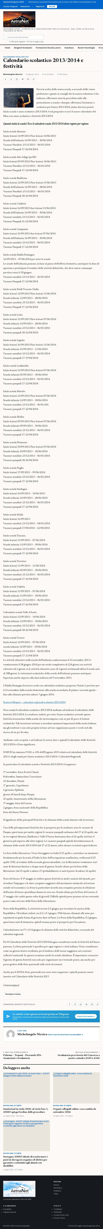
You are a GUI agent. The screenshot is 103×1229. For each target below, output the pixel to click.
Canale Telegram (10, 6)
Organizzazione (9, 1212)
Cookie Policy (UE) (61, 1215)
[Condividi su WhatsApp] (16, 79)
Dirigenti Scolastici (23, 48)
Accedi (52, 6)
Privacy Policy (59, 1218)
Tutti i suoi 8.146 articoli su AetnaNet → (65, 1035)
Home (7, 48)
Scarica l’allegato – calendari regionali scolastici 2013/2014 (34, 702)
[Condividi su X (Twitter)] (11, 79)
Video (56, 1194)
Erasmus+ (69, 48)
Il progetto (7, 1209)
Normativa (58, 1188)
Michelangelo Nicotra (12, 74)
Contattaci (58, 1209)
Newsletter (25, 6)
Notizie (56, 1185)
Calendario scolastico (16, 57)
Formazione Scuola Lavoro (48, 48)
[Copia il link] (33, 79)
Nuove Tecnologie (86, 48)
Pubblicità (58, 1212)
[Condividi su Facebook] (5, 79)
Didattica (57, 1191)
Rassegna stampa (13, 994)
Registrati (40, 6)
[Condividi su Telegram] (22, 79)
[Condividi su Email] (28, 79)
